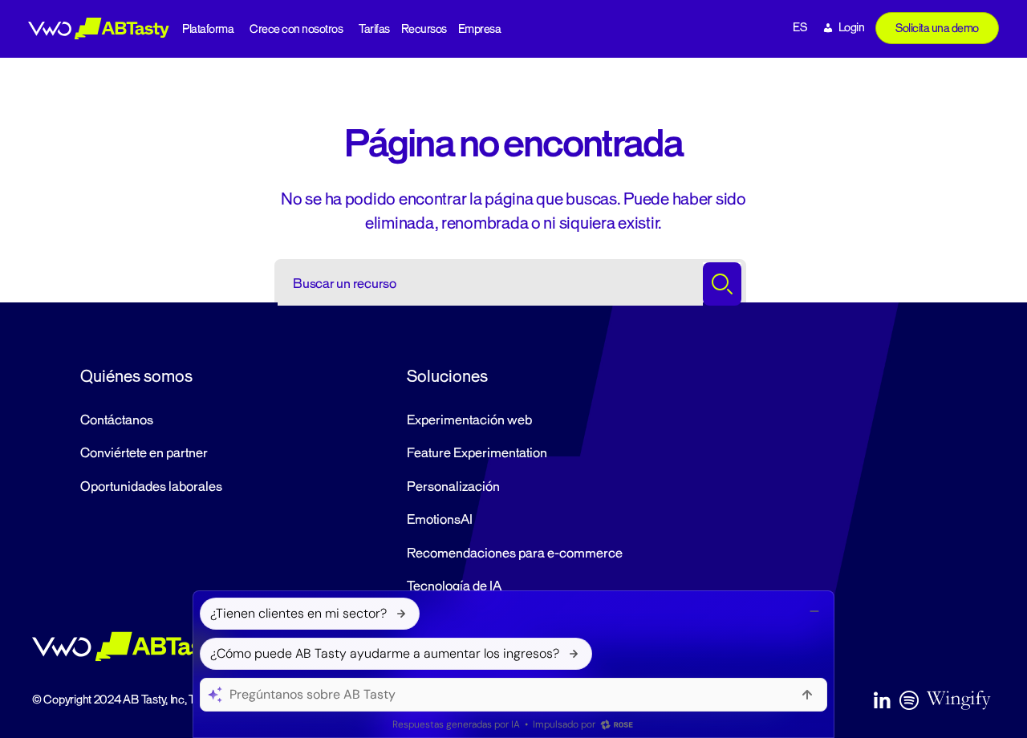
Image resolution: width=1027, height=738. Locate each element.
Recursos (424, 29)
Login (851, 27)
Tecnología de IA (454, 586)
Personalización (453, 487)
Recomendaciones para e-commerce (515, 553)
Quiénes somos (136, 376)
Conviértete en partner (144, 453)
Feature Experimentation (477, 453)
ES (799, 27)
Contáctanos (116, 420)
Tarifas (374, 29)
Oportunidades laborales (151, 487)
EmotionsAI (440, 520)
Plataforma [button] (207, 29)
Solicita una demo (937, 28)
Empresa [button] (479, 29)
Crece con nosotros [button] (296, 29)
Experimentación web (469, 420)
